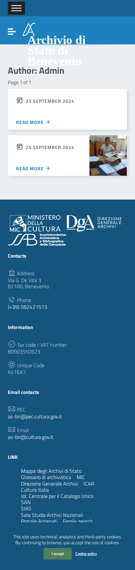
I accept (57, 553)
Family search (78, 521)
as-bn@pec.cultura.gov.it (35, 416)
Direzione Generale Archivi (49, 484)
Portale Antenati (39, 521)
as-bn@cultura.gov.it (30, 437)
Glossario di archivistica (46, 477)
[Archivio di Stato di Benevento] (28, 29)
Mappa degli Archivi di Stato (51, 471)
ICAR (89, 484)
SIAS (50, 508)
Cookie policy (86, 553)
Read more (30, 122)
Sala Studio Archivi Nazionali (52, 515)
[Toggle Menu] (16, 8)
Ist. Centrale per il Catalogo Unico (57, 496)
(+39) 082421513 (27, 307)
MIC (81, 477)
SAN (50, 502)
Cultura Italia (35, 490)
